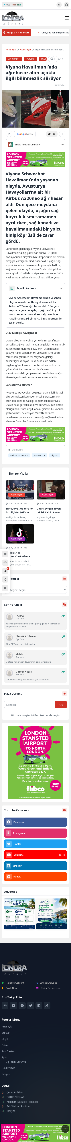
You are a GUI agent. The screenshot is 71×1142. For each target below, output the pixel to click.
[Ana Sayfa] (5, 563)
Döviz (5, 1045)
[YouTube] (13, 1005)
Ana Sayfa (11, 49)
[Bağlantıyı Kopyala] (51, 59)
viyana (54, 455)
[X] (30, 1005)
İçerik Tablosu (26, 288)
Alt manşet (25, 49)
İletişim (6, 1074)
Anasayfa (7, 1026)
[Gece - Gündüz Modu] (59, 6)
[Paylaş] (9, 134)
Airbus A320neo (19, 455)
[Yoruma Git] (63, 616)
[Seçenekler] (62, 134)
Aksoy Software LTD (35, 1137)
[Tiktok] (47, 1005)
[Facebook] (22, 1005)
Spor (4, 1057)
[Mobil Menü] (66, 18)
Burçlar (6, 1032)
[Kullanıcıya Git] (9, 616)
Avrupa (30, 58)
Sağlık (5, 1039)
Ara (61, 704)
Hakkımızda (8, 1068)
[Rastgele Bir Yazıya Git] (5, 554)
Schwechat (39, 455)
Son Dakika (8, 1051)
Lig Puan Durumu (15, 1061)
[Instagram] (5, 1005)
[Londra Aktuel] (13, 18)
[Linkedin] (39, 1005)
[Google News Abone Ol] (25, 134)
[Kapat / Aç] (5, 588)
